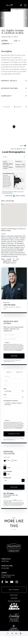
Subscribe (14, 356)
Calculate (14, 487)
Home (3, 259)
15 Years (15, 460)
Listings (9, 259)
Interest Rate (7, 478)
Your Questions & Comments (11, 400)
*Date (5, 388)
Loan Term (7, 457)
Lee (17, 259)
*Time (5, 394)
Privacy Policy (19, 350)
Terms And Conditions (14, 601)
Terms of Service (10, 439)
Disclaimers (14, 598)
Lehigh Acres (7, 261)
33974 (14, 261)
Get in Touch (14, 589)
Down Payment (8, 471)
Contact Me (18, 307)
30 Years (8, 460)
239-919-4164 (21, 5)
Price (5, 465)
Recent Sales (12, 307)
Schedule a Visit (19, 372)
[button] (2, 18)
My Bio (5, 308)
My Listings (6, 307)
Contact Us (8, 372)
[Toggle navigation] (25, 5)
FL (13, 259)
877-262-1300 (5, 568)
